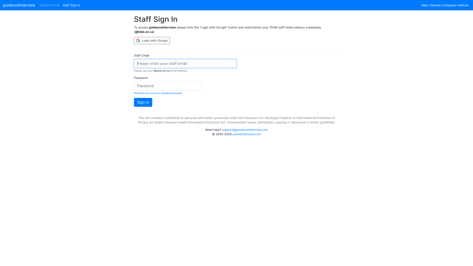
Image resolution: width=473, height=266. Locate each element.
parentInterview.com (247, 134)
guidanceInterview (19, 5)
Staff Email (141, 55)
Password (141, 78)
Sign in (143, 102)
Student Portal (50, 5)
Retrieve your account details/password (158, 93)
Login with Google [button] (154, 40)
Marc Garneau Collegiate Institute (445, 5)
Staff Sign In (72, 5)
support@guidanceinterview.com (245, 130)
